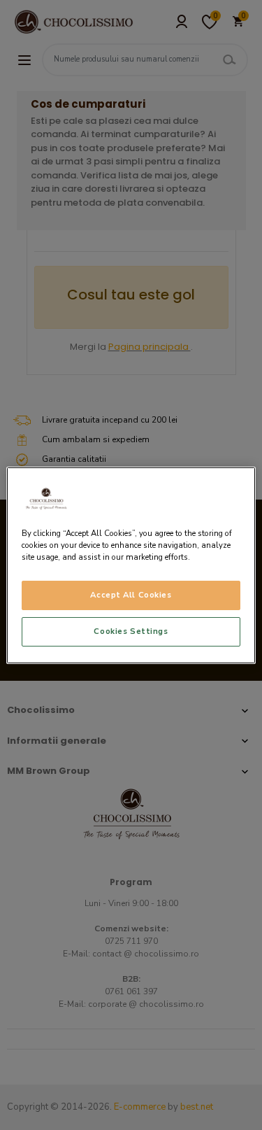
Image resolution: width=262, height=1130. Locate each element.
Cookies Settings (131, 631)
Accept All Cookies (130, 594)
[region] (130, 564)
